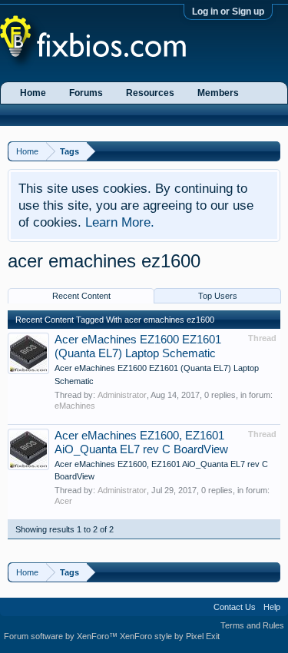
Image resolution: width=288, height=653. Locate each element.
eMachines (75, 405)
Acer (63, 500)
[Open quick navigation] (271, 151)
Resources (150, 93)
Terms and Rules (252, 625)
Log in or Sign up (228, 11)
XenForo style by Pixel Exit (170, 636)
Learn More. (119, 222)
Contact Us (235, 607)
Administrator (122, 394)
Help (271, 607)
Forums (86, 93)
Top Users (217, 295)
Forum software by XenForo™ (62, 636)
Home (33, 93)
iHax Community (144, 601)
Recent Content (81, 295)
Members (218, 93)
